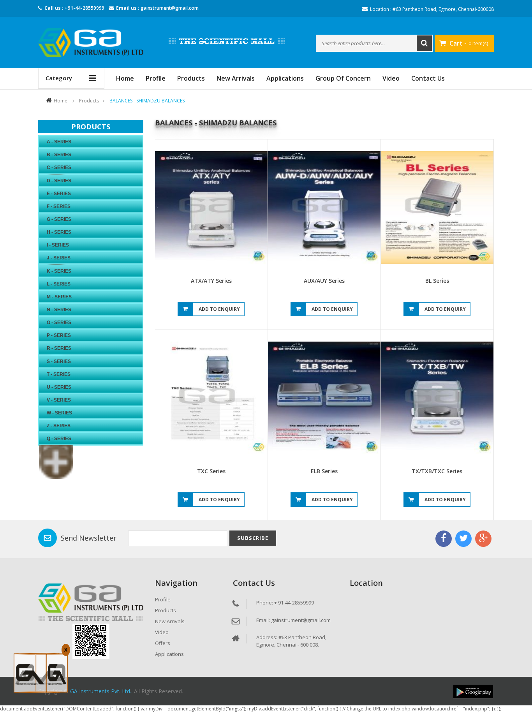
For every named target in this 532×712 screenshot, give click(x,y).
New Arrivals (236, 78)
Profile (156, 78)
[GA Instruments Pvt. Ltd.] (90, 42)
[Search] (424, 43)
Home (60, 100)
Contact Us (428, 78)
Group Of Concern (343, 78)
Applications (285, 78)
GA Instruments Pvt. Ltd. (100, 691)
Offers (162, 643)
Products (191, 78)
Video (391, 78)
